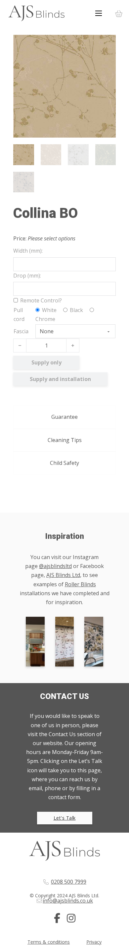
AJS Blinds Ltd (63, 575)
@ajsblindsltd (55, 566)
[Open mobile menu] (98, 13)
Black (75, 310)
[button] (107, 44)
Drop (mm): (27, 275)
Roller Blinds (80, 584)
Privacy (94, 942)
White (49, 310)
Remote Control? (41, 300)
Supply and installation (60, 379)
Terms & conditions (48, 942)
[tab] (64, 417)
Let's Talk (65, 818)
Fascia (21, 331)
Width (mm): (28, 250)
